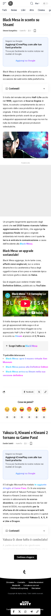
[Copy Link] (37, 612)
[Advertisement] (25, 191)
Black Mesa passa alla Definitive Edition (27, 366)
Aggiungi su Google (25, 60)
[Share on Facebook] (14, 612)
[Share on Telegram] (31, 612)
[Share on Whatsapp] (25, 612)
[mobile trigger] (5, 3)
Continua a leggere (25, 557)
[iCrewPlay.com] (10, 3)
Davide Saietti (8, 443)
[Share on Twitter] (20, 612)
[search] (32, 3)
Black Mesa (31, 345)
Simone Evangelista (10, 31)
